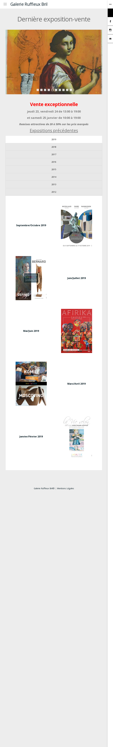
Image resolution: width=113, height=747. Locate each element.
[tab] (53, 139)
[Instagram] (110, 30)
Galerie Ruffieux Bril (28, 4)
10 (71, 90)
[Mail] (110, 38)
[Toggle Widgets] (110, 8)
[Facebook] (110, 21)
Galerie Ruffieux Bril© (44, 488)
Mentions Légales (65, 488)
